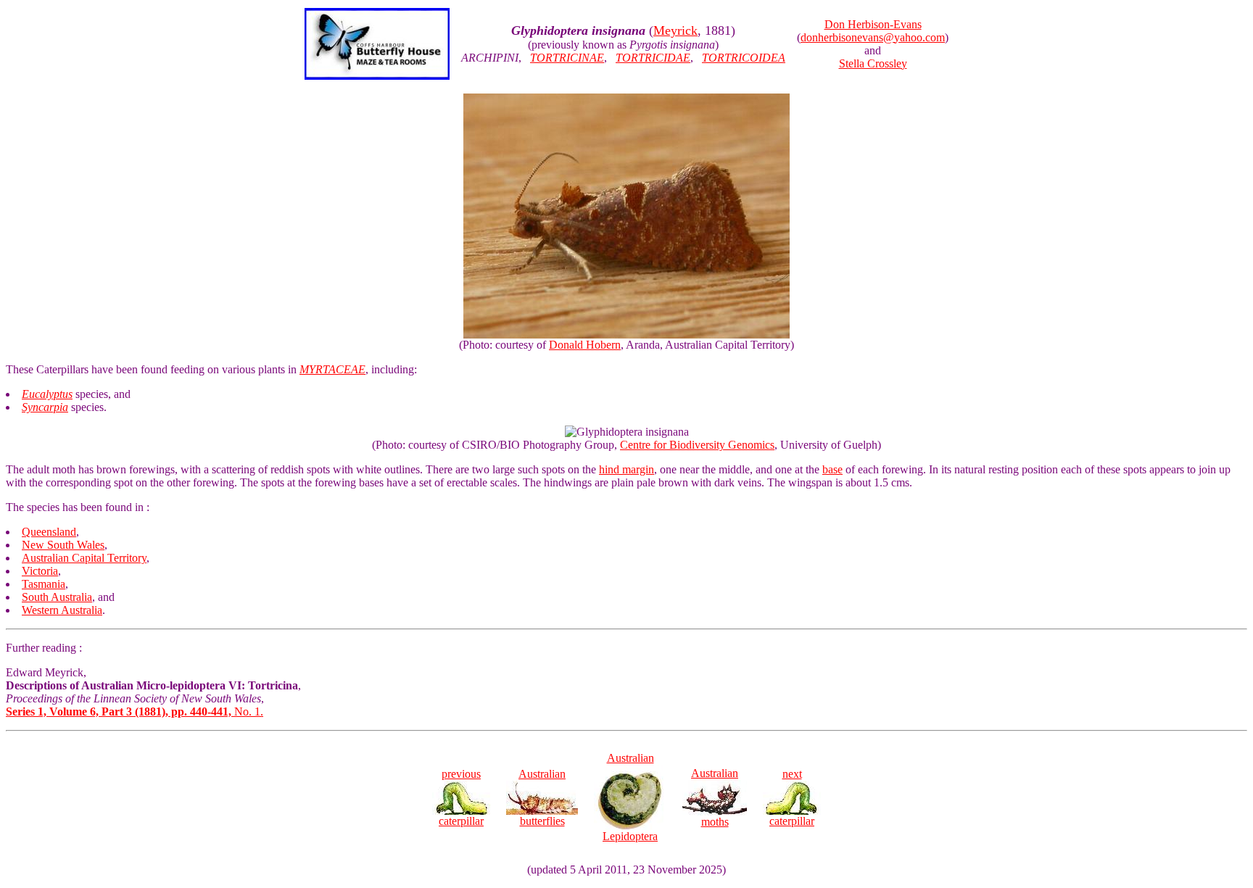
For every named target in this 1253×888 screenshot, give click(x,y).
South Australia (57, 597)
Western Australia (62, 610)
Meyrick (675, 30)
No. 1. (134, 711)
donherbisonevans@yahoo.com (873, 37)
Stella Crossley (873, 63)
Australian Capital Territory (84, 558)
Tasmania (43, 584)
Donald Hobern (585, 345)
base (832, 469)
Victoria (40, 571)
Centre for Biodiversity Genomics (697, 445)
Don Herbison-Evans (873, 24)
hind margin (626, 469)
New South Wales (63, 545)
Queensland (49, 532)
